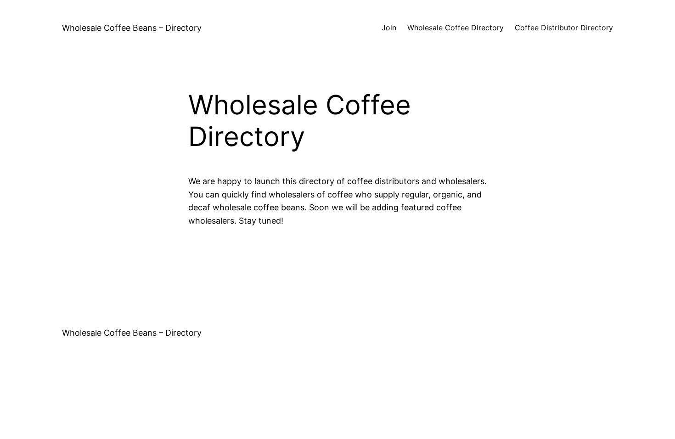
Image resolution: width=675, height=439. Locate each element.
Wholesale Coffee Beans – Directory (132, 28)
